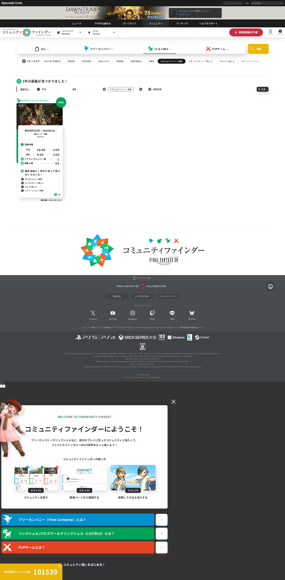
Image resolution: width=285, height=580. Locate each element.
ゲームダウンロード (168, 296)
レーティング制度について (92, 327)
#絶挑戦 (71, 61)
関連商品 (117, 296)
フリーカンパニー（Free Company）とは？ (52, 519)
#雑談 (151, 61)
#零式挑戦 (86, 61)
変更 (263, 89)
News (94, 319)
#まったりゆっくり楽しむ (201, 61)
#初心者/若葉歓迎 (52, 61)
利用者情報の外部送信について (191, 327)
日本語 (258, 3)
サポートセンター (144, 327)
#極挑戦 (120, 61)
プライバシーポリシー (126, 327)
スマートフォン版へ (144, 278)
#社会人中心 (103, 61)
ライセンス (157, 327)
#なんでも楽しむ (227, 61)
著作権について (110, 327)
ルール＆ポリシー (170, 327)
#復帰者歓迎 (136, 61)
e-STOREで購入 (142, 296)
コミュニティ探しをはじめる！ (84, 564)
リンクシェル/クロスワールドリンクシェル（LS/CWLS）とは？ (66, 533)
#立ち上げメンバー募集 (171, 61)
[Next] (4, 386)
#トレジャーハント (250, 61)
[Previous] (1, 386)
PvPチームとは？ (31, 547)
